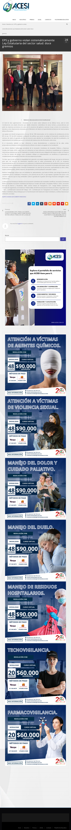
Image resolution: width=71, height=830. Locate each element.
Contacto (48, 19)
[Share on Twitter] (33, 203)
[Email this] (66, 203)
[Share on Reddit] (54, 203)
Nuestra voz (10, 24)
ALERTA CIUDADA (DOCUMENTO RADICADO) (14, 197)
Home (4, 24)
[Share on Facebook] (29, 203)
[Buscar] (63, 239)
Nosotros (23, 19)
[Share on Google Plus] (45, 203)
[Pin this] (62, 203)
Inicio (14, 19)
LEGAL (39, 19)
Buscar (7, 235)
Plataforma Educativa (62, 19)
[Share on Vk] (58, 203)
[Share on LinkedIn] (37, 203)
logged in (19, 223)
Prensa (32, 19)
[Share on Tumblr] (41, 203)
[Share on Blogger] (50, 203)
